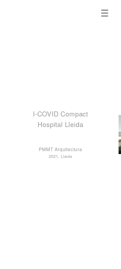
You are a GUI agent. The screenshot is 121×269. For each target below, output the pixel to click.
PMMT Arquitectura (60, 149)
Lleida (66, 156)
